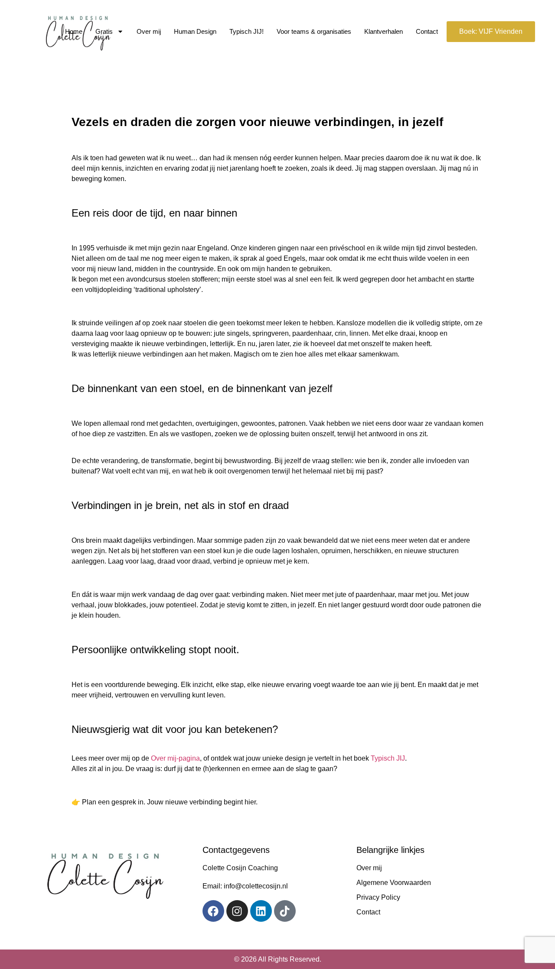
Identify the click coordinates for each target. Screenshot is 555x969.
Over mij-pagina (175, 758)
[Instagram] (237, 911)
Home (73, 31)
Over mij (149, 31)
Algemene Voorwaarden (393, 882)
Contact (427, 31)
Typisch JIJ (388, 758)
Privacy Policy (378, 897)
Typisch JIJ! (246, 31)
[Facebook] (213, 911)
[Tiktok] (285, 911)
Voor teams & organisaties (314, 31)
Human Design (195, 31)
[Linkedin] (261, 911)
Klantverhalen (383, 31)
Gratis (104, 31)
